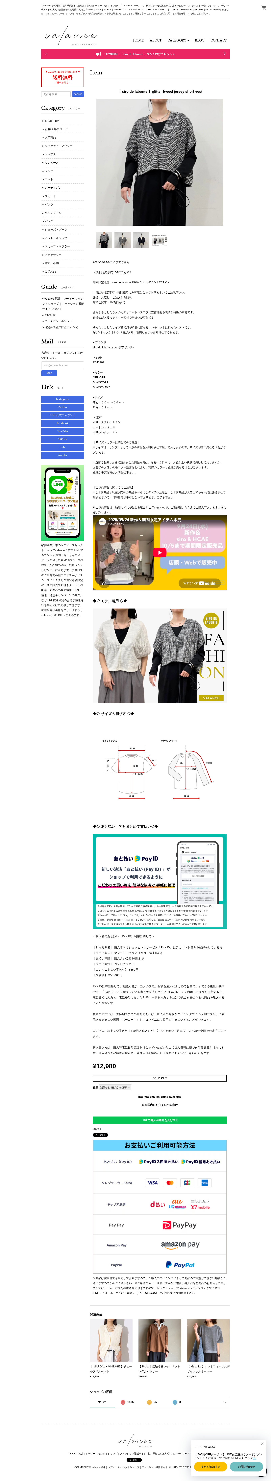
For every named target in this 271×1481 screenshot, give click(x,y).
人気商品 (50, 137)
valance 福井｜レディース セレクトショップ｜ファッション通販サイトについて (63, 303)
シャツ (49, 171)
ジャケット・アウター (59, 145)
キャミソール (53, 212)
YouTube (62, 431)
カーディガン (53, 187)
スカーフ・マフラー (57, 246)
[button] (178, 41)
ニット (49, 179)
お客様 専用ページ (56, 129)
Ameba (62, 455)
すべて (102, 1402)
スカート (50, 196)
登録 (49, 373)
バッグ (49, 221)
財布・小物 (52, 263)
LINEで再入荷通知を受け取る (159, 1120)
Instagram (62, 399)
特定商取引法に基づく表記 (61, 327)
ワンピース (52, 162)
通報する (97, 1129)
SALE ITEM (52, 120)
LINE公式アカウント (63, 415)
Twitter (62, 407)
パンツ (49, 204)
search (78, 93)
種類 (95, 1087)
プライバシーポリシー (58, 321)
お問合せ (50, 314)
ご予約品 (50, 271)
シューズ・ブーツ (56, 229)
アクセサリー (53, 254)
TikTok (62, 439)
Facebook (62, 423)
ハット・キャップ (56, 238)
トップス (50, 154)
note (62, 447)
